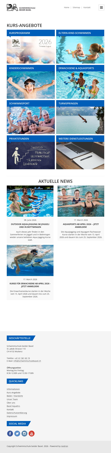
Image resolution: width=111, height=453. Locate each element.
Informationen (13, 389)
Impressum (12, 416)
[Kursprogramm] (31, 47)
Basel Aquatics (13, 406)
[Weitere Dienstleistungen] (80, 152)
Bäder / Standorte (15, 396)
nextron (64, 446)
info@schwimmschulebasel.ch (27, 361)
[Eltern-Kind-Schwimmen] (80, 47)
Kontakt (87, 7)
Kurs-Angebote (13, 392)
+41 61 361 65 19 (22, 358)
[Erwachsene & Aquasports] (80, 82)
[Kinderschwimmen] (31, 82)
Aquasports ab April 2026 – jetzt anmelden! (81, 225)
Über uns (11, 402)
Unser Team (12, 399)
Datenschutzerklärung (17, 413)
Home (66, 7)
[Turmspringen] (80, 117)
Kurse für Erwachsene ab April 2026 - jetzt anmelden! (30, 285)
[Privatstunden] (31, 152)
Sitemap (76, 7)
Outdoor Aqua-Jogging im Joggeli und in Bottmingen (30, 225)
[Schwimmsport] (31, 117)
